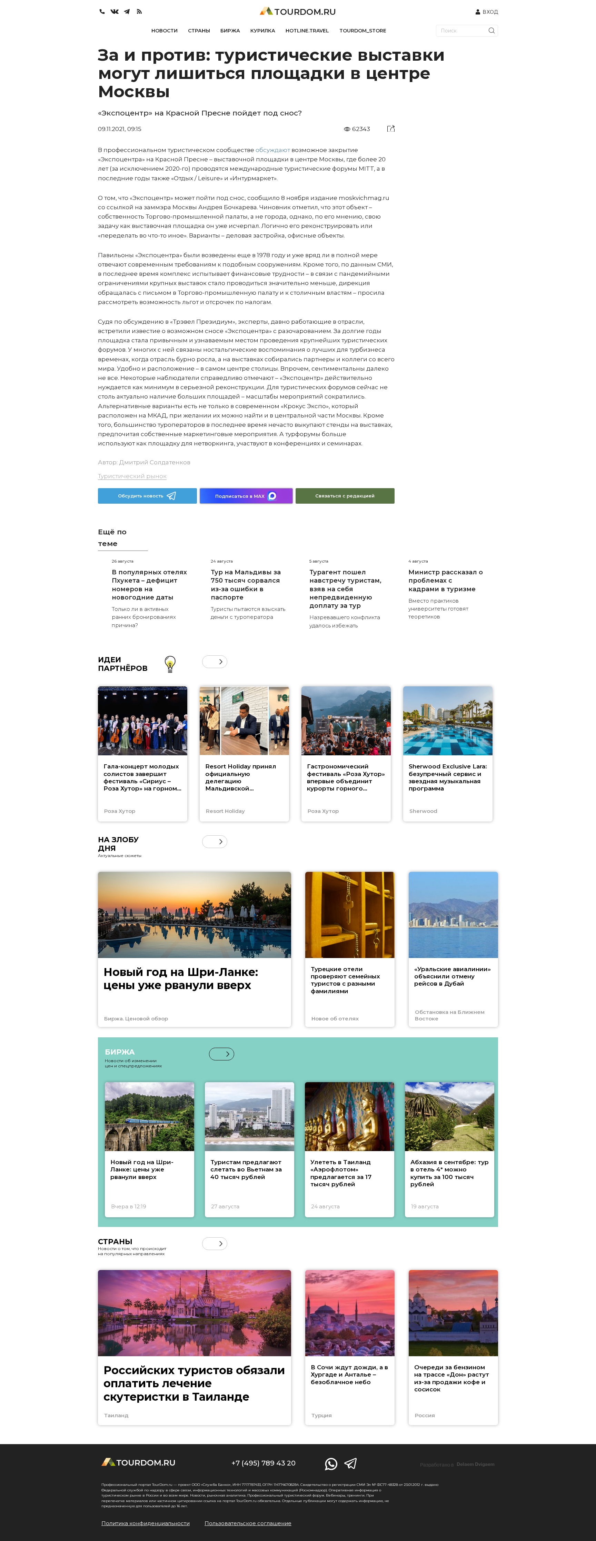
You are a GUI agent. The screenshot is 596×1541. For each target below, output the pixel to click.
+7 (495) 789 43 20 (263, 1463)
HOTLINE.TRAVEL (307, 31)
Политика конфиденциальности (145, 1523)
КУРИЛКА (262, 31)
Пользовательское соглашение (248, 1523)
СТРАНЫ (199, 31)
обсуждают (273, 150)
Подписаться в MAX (240, 496)
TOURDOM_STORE (362, 31)
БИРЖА (230, 31)
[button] (208, 661)
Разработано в (457, 1464)
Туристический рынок (132, 476)
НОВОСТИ (164, 31)
